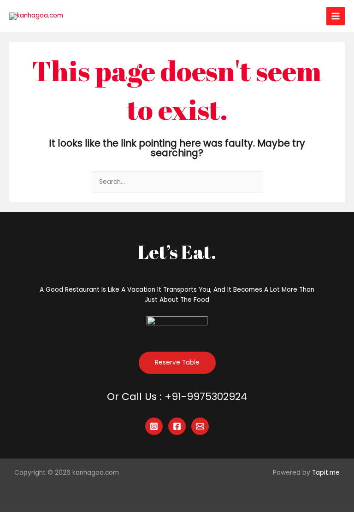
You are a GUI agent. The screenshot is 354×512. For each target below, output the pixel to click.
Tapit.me (326, 472)
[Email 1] (200, 426)
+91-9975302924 (206, 396)
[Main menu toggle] (335, 16)
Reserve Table (177, 362)
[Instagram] (154, 426)
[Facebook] (177, 426)
